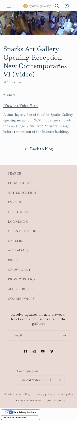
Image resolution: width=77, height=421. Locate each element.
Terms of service (55, 400)
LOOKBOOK (18, 222)
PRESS (13, 260)
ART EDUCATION (22, 193)
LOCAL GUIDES (20, 183)
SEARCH (15, 174)
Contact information (28, 400)
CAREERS (15, 241)
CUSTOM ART (19, 212)
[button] (8, 6)
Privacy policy (44, 394)
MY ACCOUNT (19, 270)
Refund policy (65, 394)
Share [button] (11, 95)
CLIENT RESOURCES (25, 231)
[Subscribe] (64, 335)
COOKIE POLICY (21, 299)
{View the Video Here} (20, 106)
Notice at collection (15, 417)
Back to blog (41, 148)
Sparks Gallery (22, 394)
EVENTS (14, 202)
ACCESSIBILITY (20, 289)
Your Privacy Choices (24, 412)
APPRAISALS (18, 250)
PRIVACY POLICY (22, 279)
